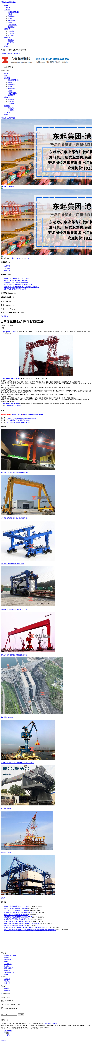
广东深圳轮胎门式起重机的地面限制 (18, 420)
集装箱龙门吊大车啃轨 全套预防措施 (16, 282)
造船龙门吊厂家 (17, 414)
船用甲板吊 (11, 27)
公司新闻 (11, 31)
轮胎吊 (10, 14)
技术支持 (11, 35)
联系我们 (7, 46)
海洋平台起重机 (9, 972)
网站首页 (7, 5)
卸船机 (6, 974)
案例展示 (11, 40)
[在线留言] (4, 316)
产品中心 (7, 10)
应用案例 (7, 37)
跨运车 (10, 18)
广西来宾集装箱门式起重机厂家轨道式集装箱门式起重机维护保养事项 (26, 928)
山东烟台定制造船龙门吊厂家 (11, 378)
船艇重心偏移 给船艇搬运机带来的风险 (16, 278)
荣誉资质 (11, 42)
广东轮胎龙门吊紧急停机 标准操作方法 (16, 919)
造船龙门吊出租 (28, 414)
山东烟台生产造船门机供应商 (11, 403)
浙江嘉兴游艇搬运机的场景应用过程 (18, 422)
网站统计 (3, 1040)
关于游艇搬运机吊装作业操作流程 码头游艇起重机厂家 (21, 287)
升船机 (10, 22)
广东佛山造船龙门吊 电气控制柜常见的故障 (18, 912)
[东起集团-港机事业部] (8, 118)
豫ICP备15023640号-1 (51, 1023)
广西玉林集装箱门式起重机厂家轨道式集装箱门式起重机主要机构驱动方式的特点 (30, 930)
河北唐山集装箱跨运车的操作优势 (15, 289)
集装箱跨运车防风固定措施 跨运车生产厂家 (18, 285)
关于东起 (7, 7)
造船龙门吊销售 (38, 414)
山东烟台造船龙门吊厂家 (10, 331)
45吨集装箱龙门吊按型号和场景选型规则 (17, 921)
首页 (13, 258)
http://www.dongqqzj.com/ (14, 405)
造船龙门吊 (11, 20)
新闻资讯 (7, 29)
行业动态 (11, 33)
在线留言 (7, 44)
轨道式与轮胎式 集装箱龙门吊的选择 (16, 280)
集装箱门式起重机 (13, 12)
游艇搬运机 (11, 16)
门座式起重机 (12, 25)
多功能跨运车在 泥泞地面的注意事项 (16, 910)
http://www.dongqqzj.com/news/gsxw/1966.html (22, 418)
